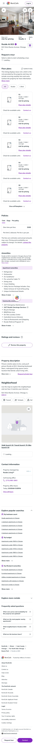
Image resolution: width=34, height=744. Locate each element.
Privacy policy (6, 713)
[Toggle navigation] (4, 3)
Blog (3, 676)
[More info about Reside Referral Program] (22, 322)
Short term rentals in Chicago (10, 584)
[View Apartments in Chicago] (4, 10)
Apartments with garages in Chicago (13, 581)
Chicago (4, 648)
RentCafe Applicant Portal (9, 699)
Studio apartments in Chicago (10, 518)
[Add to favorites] (25, 10)
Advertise (4, 679)
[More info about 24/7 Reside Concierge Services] (27, 307)
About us (4, 666)
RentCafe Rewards (7, 693)
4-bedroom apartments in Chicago (12, 533)
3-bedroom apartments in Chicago (12, 529)
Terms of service (6, 709)
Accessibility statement (8, 719)
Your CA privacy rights (8, 716)
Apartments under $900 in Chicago (12, 556)
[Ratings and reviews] (22, 337)
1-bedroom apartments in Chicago (12, 522)
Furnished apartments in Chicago (12, 573)
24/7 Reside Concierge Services (15, 307)
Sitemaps (4, 683)
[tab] (13, 86)
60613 (4, 395)
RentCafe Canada (7, 689)
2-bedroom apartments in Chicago (12, 525)
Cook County (20, 646)
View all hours (8, 492)
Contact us (5, 669)
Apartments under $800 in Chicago (12, 552)
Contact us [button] (27, 110)
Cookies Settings (7, 723)
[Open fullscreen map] (28, 409)
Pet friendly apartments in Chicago (12, 570)
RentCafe (4, 646)
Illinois (12, 646)
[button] (17, 21)
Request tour (9, 740)
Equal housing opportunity (10, 733)
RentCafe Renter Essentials (10, 696)
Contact (25, 740)
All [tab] (5, 86)
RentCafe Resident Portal (9, 703)
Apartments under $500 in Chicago (12, 541)
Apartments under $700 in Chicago (12, 549)
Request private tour (25, 374)
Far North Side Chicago (16, 648)
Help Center (5, 673)
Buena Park (5, 651)
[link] (28, 3)
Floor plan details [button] (25, 105)
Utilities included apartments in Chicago (13, 577)
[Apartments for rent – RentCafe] (15, 3)
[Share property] (30, 10)
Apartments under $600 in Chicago (12, 545)
